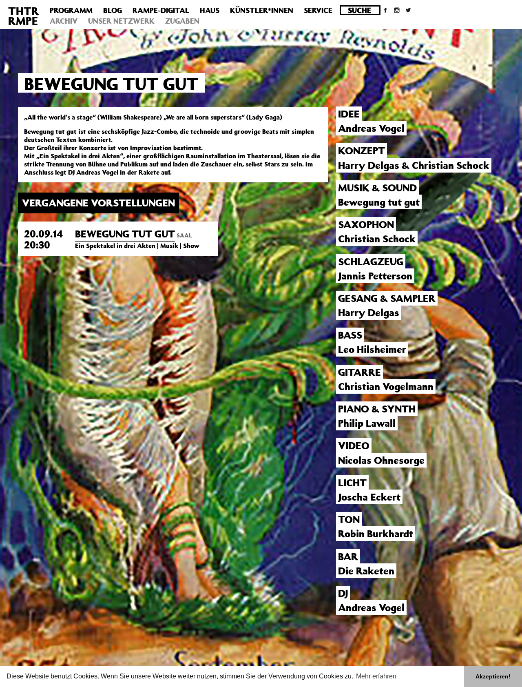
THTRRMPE (23, 16)
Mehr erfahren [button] (376, 676)
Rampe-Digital (161, 10)
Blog (112, 10)
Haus (209, 10)
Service (318, 10)
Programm (71, 10)
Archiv (63, 21)
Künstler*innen (261, 10)
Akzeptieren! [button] (493, 676)
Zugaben (182, 21)
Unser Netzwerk (121, 21)
